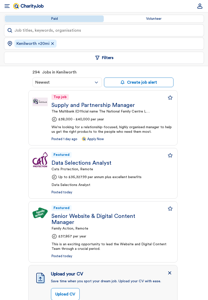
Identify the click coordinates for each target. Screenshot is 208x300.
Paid (54, 19)
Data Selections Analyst (81, 163)
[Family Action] (40, 212)
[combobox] (67, 82)
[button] (169, 272)
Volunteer (154, 19)
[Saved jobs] (170, 97)
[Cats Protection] (40, 159)
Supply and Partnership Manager (93, 105)
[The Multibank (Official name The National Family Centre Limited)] (40, 101)
